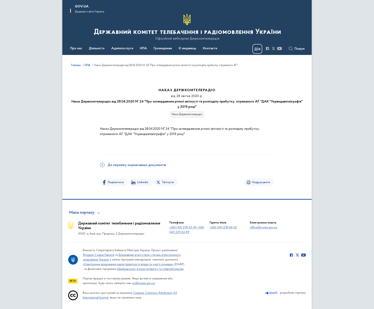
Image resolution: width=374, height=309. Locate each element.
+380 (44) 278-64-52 (223, 227)
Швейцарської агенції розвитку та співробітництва (150, 269)
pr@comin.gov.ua (143, 283)
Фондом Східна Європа (98, 255)
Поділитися (116, 182)
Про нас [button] (76, 48)
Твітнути (168, 182)
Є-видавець (187, 48)
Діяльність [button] (97, 48)
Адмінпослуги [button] (122, 48)
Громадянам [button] (163, 48)
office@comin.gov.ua (263, 227)
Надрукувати (261, 182)
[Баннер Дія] (257, 49)
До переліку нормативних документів (137, 165)
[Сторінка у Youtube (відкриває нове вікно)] (279, 48)
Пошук (300, 49)
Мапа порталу (81, 213)
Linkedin (142, 182)
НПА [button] (143, 48)
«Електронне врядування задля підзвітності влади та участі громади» (128, 264)
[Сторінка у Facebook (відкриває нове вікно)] (267, 48)
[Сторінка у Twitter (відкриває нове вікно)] (273, 48)
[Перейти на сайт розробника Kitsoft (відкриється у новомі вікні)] (271, 292)
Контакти (210, 48)
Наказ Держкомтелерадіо (187, 114)
